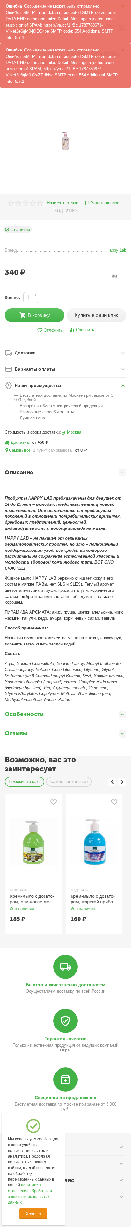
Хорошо (33, 1213)
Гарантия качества (65, 1038)
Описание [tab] (19, 472)
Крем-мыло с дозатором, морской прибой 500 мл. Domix (92, 899)
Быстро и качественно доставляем (65, 984)
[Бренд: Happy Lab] (114, 275)
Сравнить (85, 329)
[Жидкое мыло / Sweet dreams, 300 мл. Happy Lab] (65, 141)
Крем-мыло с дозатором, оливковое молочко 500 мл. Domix (32, 899)
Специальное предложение (65, 1097)
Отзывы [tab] (16, 733)
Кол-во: (12, 297)
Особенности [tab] (24, 714)
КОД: (59, 210)
